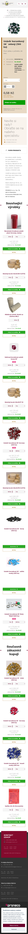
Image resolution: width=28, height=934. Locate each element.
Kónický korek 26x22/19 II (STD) (14, 488)
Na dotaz (13, 546)
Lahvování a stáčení (15, 13)
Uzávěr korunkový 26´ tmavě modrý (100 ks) (14, 764)
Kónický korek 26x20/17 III (14, 402)
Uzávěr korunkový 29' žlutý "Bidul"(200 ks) (14, 615)
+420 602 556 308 (11, 140)
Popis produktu (14, 150)
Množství (6, 84)
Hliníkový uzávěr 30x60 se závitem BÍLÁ (14, 315)
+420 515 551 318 (8, 885)
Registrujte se (7, 108)
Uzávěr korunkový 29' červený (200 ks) (14, 444)
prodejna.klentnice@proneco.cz (12, 867)
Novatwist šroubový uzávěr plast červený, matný (14, 232)
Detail (14, 252)
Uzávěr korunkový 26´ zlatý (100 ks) (14, 679)
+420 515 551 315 (7, 864)
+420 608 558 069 (11, 840)
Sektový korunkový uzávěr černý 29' (14, 358)
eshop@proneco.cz (11, 842)
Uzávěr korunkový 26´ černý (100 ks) (14, 529)
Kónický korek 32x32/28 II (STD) (14, 274)
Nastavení (14, 929)
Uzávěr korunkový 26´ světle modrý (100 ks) (14, 572)
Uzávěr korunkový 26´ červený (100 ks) (14, 721)
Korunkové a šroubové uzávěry (15, 15)
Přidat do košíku (10, 102)
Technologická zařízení (15, 12)
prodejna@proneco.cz (9, 887)
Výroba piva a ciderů (15, 10)
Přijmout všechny (14, 925)
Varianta (6, 77)
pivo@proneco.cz (11, 142)
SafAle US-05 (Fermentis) (14, 806)
